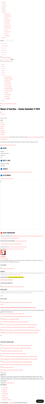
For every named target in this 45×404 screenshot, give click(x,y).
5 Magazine (2, 114)
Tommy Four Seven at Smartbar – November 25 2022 (17, 246)
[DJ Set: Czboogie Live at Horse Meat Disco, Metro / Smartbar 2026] (9, 319)
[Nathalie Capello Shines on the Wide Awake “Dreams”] (6, 367)
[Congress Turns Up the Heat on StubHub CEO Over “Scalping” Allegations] (16, 361)
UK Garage (7, 35)
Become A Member (5, 45)
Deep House (7, 19)
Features (5, 6)
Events (4, 9)
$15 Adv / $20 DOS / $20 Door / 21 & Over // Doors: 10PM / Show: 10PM (15, 172)
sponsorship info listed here (21, 240)
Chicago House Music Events (6, 178)
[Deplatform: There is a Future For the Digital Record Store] (11, 350)
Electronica (7, 23)
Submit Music (5, 52)
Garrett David (3, 139)
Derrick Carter (31, 137)
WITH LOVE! (3, 289)
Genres (4, 11)
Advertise (5, 391)
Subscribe (5, 389)
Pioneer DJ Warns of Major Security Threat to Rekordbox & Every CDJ (17, 307)
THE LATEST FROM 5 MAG (7, 342)
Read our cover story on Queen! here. (8, 145)
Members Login (5, 43)
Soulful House (8, 27)
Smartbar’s (7, 137)
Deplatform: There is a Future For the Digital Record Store (13, 353)
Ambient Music (8, 15)
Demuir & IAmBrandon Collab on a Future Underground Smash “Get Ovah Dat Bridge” (18, 359)
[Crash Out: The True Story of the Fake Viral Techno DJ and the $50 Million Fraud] (18, 324)
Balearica (7, 17)
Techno (6, 33)
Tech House (7, 31)
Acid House (7, 13)
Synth (6, 29)
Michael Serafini (38, 137)
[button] (40, 401)
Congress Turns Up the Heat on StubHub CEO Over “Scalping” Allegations (16, 364)
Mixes (4, 8)
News (4, 2)
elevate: (2, 271)
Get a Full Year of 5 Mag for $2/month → (15, 277)
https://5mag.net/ (4, 258)
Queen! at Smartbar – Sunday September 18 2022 (15, 248)
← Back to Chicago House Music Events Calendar (11, 243)
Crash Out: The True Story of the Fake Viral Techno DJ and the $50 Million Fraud (17, 327)
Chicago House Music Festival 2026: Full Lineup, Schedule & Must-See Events (16, 316)
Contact (4, 395)
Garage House (8, 25)
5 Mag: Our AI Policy (7, 399)
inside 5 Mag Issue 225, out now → (15, 274)
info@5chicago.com (10, 382)
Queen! (2, 137)
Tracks (4, 4)
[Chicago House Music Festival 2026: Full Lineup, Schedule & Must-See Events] (12, 313)
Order (1, 295)
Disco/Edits (7, 21)
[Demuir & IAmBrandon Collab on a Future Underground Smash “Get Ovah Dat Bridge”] (18, 356)
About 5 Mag (5, 393)
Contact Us (4, 54)
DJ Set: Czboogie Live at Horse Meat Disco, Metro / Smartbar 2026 (14, 321)
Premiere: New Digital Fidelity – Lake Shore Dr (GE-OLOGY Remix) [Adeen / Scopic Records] (19, 332)
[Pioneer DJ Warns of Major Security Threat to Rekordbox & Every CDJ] (16, 302)
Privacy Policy (6, 397)
